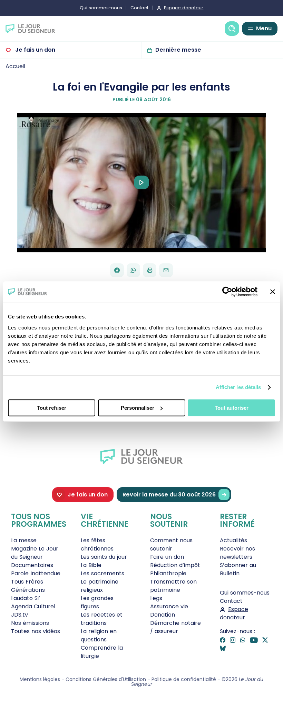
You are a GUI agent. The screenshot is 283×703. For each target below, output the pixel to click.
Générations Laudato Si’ (28, 594)
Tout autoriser (231, 408)
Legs (156, 598)
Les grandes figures (97, 602)
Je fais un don (34, 50)
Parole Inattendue (35, 573)
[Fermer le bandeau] (272, 291)
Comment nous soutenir (171, 544)
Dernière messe (178, 50)
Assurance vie (169, 606)
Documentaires (32, 565)
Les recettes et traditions (102, 619)
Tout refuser (51, 408)
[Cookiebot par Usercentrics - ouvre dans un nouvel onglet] (227, 291)
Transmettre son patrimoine (173, 586)
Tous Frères (27, 582)
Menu (264, 28)
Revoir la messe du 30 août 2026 (169, 495)
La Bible (91, 565)
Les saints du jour (104, 557)
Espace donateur (183, 7)
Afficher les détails (238, 387)
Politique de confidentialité (184, 679)
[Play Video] (141, 182)
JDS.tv (19, 615)
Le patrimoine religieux (99, 586)
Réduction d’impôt (175, 565)
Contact (139, 7)
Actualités (233, 540)
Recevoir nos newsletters (237, 553)
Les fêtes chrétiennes (97, 544)
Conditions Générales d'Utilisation (106, 679)
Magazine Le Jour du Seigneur (34, 553)
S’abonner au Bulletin (238, 569)
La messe (24, 540)
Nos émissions (30, 623)
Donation (162, 615)
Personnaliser (137, 408)
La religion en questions (99, 635)
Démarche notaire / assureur (175, 627)
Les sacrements (102, 573)
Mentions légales (40, 679)
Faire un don (167, 557)
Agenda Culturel (33, 606)
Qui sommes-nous (101, 7)
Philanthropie (168, 573)
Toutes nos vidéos (35, 631)
